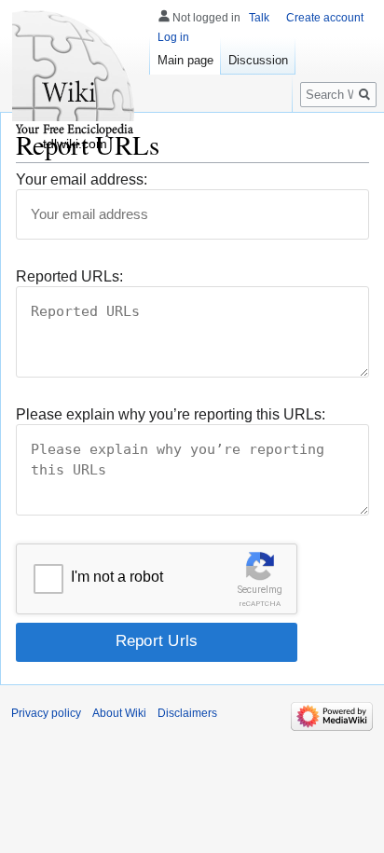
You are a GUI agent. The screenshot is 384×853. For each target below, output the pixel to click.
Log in (173, 37)
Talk (259, 17)
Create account (324, 17)
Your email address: (81, 179)
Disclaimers (187, 713)
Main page (185, 60)
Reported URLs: (69, 276)
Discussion (258, 60)
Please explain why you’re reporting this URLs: (170, 414)
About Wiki (119, 713)
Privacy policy (46, 713)
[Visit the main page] (74, 74)
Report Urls (157, 641)
